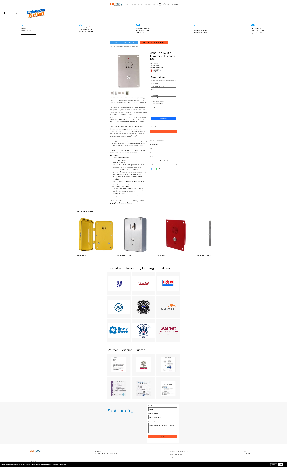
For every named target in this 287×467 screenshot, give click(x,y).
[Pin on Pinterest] (154, 167)
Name (152, 90)
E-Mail (150, 405)
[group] (143, 236)
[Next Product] (208, 235)
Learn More (161, 73)
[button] (160, 4)
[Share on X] (160, 167)
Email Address (154, 85)
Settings (273, 464)
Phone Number (154, 96)
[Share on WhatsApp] (157, 167)
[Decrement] (151, 128)
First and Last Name (153, 413)
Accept (280, 464)
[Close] (285, 464)
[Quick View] (95, 235)
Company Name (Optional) (157, 102)
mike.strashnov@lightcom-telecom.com (107, 453)
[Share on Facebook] (151, 167)
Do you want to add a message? (156, 421)
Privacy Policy (63, 464)
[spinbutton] (153, 128)
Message (153, 108)
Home (111, 46)
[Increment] (156, 128)
